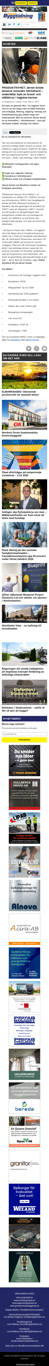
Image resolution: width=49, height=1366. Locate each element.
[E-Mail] (44, 348)
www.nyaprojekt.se (24, 1297)
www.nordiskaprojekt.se (24, 1300)
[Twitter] (28, 348)
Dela (5, 132)
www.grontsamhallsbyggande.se (24, 1306)
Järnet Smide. (32, 340)
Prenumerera (21, 3)
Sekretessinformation (25, 1365)
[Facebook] (36, 348)
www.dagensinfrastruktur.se (24, 1303)
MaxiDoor (16, 340)
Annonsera (33, 3)
